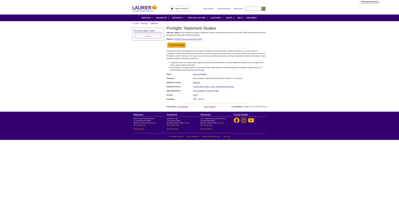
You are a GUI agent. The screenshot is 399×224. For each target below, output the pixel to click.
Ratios (216, 91)
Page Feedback (210, 107)
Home (137, 23)
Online (195, 95)
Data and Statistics (200, 74)
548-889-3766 (140, 125)
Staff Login (226, 136)
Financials (209, 91)
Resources (144, 23)
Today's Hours (181, 9)
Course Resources (224, 9)
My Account (238, 9)
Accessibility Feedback (176, 136)
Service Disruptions (192, 136)
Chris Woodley (182, 107)
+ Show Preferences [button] (369, 1)
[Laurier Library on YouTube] (251, 120)
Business (196, 82)
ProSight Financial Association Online (188, 39)
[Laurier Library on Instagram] (243, 120)
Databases (154, 23)
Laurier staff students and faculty (222, 87)
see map (152, 123)
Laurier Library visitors (201, 87)
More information (139, 129)
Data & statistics (199, 91)
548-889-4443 (174, 125)
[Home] (145, 9)
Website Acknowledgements (211, 136)
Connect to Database (176, 45)
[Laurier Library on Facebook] (237, 120)
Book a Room (208, 9)
